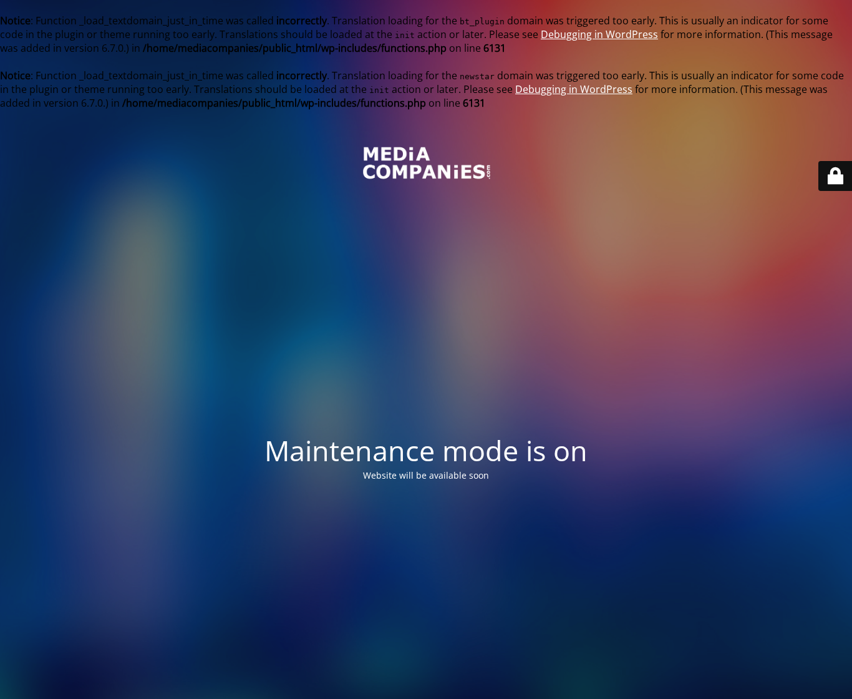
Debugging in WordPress (599, 34)
